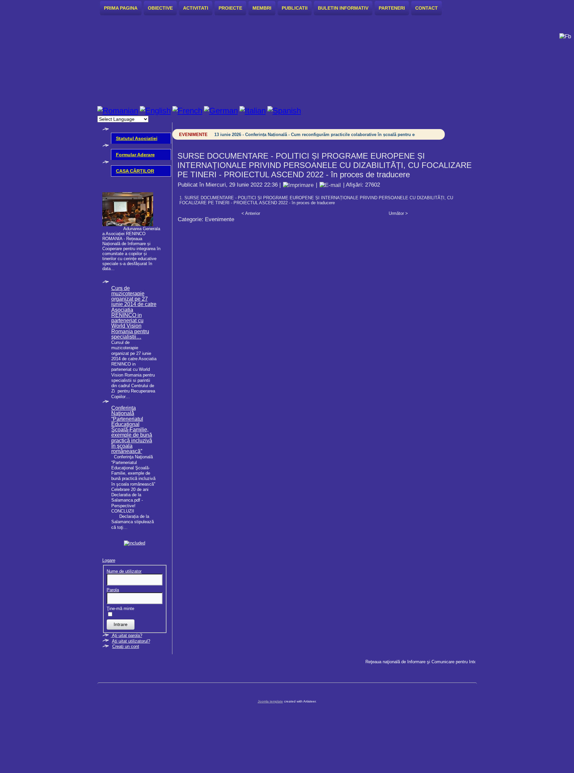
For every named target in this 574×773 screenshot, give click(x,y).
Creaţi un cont (125, 646)
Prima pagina (121, 8)
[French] (187, 110)
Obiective (160, 8)
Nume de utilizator (124, 571)
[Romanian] (117, 110)
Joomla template (270, 701)
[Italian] (252, 110)
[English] (155, 110)
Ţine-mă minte (120, 608)
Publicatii (295, 8)
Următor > (398, 213)
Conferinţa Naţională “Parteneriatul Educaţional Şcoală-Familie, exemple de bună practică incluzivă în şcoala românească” (131, 429)
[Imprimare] (298, 185)
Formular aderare (135, 154)
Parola (113, 589)
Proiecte (230, 8)
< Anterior (250, 213)
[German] (221, 110)
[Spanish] (284, 110)
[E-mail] (330, 185)
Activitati (195, 8)
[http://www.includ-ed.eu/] (134, 543)
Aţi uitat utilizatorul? (131, 641)
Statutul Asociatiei (136, 138)
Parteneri (392, 8)
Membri (261, 8)
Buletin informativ (343, 8)
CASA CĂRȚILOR (135, 171)
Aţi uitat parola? (127, 635)
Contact (426, 8)
